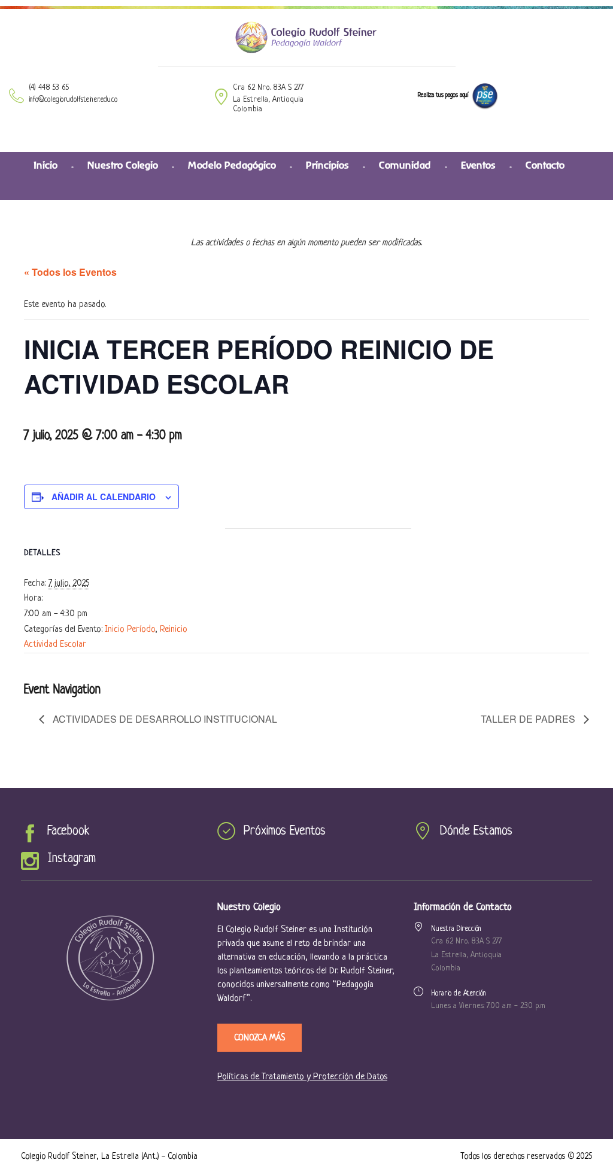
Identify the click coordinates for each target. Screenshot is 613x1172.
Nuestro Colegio (122, 165)
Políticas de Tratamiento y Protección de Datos (302, 1077)
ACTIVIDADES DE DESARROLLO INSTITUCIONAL (163, 719)
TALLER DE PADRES (529, 719)
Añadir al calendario (103, 497)
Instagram (71, 859)
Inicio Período (130, 630)
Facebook (68, 831)
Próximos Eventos (285, 831)
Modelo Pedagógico (232, 165)
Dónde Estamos (476, 831)
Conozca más (259, 1038)
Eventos (478, 165)
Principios (327, 165)
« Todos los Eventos (70, 272)
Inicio (45, 165)
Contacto (545, 165)
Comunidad (405, 165)
